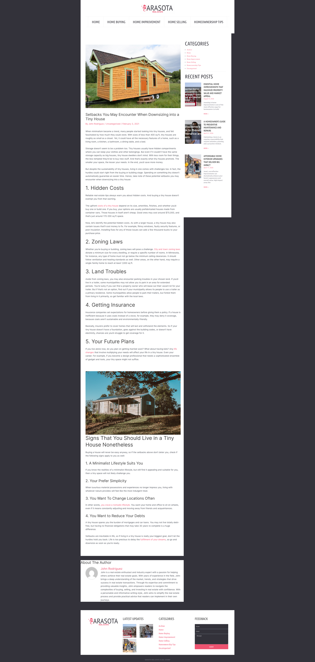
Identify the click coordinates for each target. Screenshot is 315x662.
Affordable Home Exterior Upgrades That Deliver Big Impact (213, 160)
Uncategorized (113, 124)
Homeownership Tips (208, 22)
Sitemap (167, 660)
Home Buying (116, 22)
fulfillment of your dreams (153, 539)
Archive (189, 50)
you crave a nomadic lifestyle (115, 505)
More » (206, 114)
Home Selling (177, 22)
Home (96, 22)
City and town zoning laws (167, 249)
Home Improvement (146, 22)
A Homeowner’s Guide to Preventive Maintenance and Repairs (214, 126)
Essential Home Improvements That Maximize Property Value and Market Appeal (213, 90)
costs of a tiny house (108, 206)
